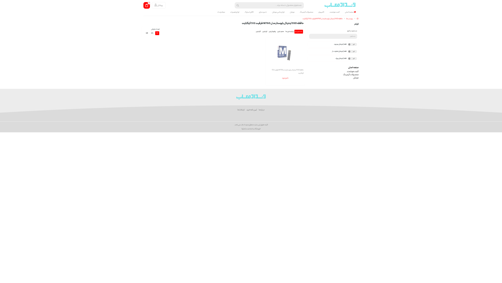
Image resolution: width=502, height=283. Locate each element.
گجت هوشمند (334, 12)
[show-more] (302, 55)
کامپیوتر (321, 12)
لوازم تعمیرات (234, 12)
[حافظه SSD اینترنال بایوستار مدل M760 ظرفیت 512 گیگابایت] (251, 97)
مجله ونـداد (221, 12)
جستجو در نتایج (352, 31)
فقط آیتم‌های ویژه (341, 58)
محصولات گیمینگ (306, 12)
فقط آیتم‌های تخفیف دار (339, 51)
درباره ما (262, 109)
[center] (237, 5)
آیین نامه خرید (251, 109)
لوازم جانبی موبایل (278, 12)
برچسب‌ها (349, 18)
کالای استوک (249, 12)
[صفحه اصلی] (358, 18)
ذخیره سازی (263, 12)
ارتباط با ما (241, 109)
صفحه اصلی (349, 12)
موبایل (292, 12)
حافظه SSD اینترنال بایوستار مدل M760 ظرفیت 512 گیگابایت (323, 18)
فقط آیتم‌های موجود (340, 44)
